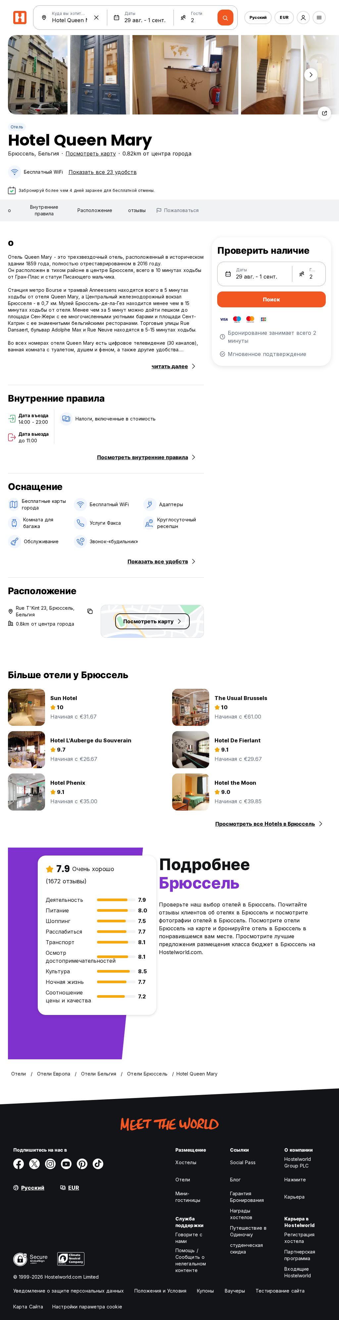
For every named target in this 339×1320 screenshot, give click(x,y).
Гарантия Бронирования (247, 1197)
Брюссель (21, 153)
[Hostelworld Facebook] (18, 1164)
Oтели (182, 1179)
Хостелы (185, 1162)
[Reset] (96, 17)
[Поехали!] (225, 17)
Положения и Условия (160, 1291)
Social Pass (243, 1162)
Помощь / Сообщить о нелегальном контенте (190, 1260)
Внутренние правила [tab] (44, 210)
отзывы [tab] (137, 210)
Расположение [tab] (94, 210)
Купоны (205, 1291)
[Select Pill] (303, 17)
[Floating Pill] (310, 74)
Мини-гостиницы (187, 1197)
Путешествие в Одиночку (248, 1231)
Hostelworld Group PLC (297, 1162)
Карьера (294, 1197)
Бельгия (48, 153)
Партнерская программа (299, 1255)
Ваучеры (235, 1291)
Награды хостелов (241, 1214)
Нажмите (295, 1179)
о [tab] (9, 210)
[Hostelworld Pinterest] (82, 1164)
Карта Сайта (28, 1306)
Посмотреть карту (91, 153)
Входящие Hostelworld (297, 1272)
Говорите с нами (188, 1238)
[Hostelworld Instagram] (50, 1164)
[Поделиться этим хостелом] (324, 113)
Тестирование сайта (280, 1291)
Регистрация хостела (299, 1238)
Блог (235, 1179)
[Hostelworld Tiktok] (98, 1164)
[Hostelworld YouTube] (66, 1164)
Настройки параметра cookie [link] (87, 1306)
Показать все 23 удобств (103, 172)
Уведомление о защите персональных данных (68, 1291)
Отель (17, 126)
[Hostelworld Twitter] (34, 1164)
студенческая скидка (246, 1248)
